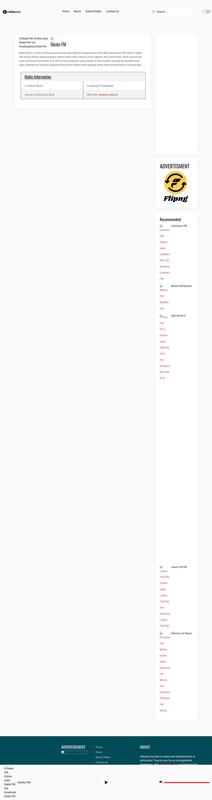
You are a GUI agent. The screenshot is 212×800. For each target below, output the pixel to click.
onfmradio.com (168, 764)
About (99, 752)
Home (99, 747)
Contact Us (102, 762)
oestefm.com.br (108, 94)
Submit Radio (103, 757)
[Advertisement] (177, 96)
